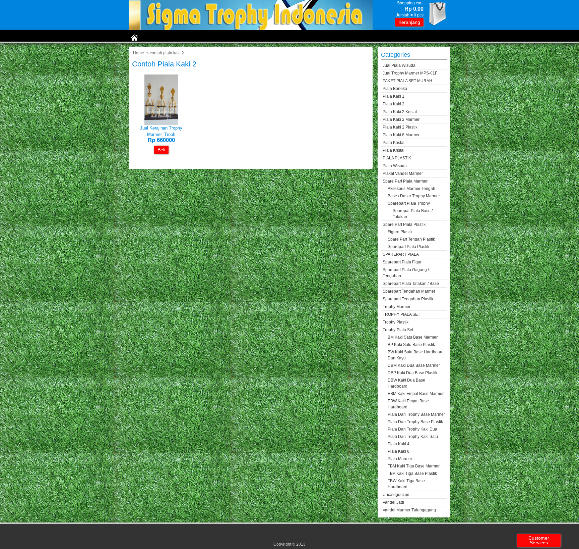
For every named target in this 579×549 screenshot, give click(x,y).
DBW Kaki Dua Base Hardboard (406, 383)
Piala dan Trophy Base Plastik (415, 421)
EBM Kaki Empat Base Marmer (416, 393)
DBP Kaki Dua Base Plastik (412, 372)
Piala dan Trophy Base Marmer (416, 414)
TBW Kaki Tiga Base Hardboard (406, 484)
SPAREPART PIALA (401, 254)
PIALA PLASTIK (397, 158)
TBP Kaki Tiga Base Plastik (412, 473)
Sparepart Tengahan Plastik (408, 299)
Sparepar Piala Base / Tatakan (413, 213)
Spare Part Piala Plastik (404, 224)
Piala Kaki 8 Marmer (401, 135)
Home (138, 53)
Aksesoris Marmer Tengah (411, 188)
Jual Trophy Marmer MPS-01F (410, 73)
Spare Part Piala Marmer (405, 181)
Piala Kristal (393, 142)
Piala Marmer (400, 458)
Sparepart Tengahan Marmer (409, 291)
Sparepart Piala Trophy (409, 203)
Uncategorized (396, 494)
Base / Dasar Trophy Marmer (414, 196)
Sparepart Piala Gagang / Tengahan (406, 272)
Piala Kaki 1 (393, 96)
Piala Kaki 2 (393, 104)
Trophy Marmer (396, 306)
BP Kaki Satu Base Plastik (411, 344)
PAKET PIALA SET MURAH (407, 81)
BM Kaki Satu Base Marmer (413, 337)
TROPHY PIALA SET (401, 314)
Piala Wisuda (395, 165)
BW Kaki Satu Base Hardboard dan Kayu (416, 355)
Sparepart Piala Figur (402, 262)
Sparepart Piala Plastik (408, 246)
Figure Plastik (400, 232)
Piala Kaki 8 (398, 451)
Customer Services (538, 540)
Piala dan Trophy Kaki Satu (413, 436)
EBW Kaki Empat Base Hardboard (408, 404)
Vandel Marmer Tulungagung (409, 510)
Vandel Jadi (393, 502)
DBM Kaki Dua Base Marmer (414, 365)
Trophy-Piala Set (398, 330)
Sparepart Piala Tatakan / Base (411, 283)
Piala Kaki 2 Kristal (400, 111)
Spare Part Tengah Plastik (411, 239)
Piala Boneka (395, 88)
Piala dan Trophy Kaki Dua (412, 429)
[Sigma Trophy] (251, 28)
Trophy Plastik (395, 322)
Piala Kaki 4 (398, 444)
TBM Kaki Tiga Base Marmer (414, 466)
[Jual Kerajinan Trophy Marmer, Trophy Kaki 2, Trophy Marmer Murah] (161, 123)
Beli (161, 149)
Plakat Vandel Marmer (403, 173)
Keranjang (409, 22)
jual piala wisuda (399, 65)
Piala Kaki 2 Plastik (400, 127)
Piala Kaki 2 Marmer (401, 119)
